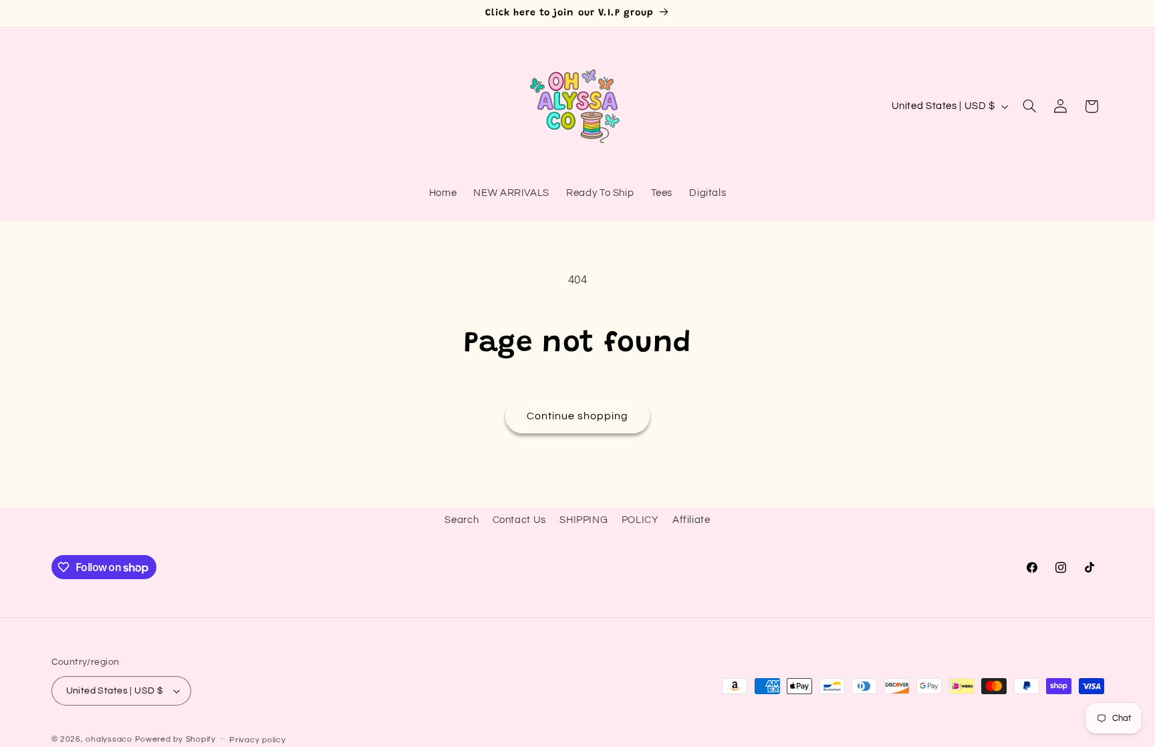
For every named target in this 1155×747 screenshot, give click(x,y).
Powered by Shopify (175, 739)
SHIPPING (583, 520)
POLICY (640, 520)
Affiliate (691, 520)
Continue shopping (578, 416)
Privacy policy (257, 740)
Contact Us (519, 520)
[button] (1029, 106)
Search (461, 520)
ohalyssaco (109, 739)
